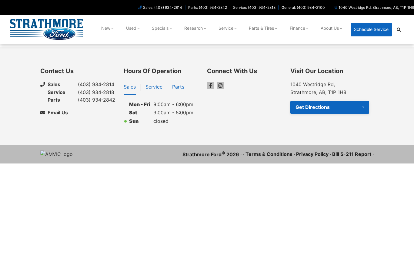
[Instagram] (220, 85)
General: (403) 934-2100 (303, 7)
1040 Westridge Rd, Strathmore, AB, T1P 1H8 (376, 7)
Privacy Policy (312, 154)
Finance (297, 28)
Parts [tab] (178, 87)
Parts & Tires (261, 28)
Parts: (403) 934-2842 (207, 7)
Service (226, 28)
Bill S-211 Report (351, 154)
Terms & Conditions (268, 154)
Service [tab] (153, 87)
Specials (160, 28)
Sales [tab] (130, 87)
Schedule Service (371, 29)
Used (131, 28)
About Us (330, 28)
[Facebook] (210, 85)
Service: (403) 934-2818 (254, 7)
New (105, 28)
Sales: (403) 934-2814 (162, 7)
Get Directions (312, 107)
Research (193, 28)
